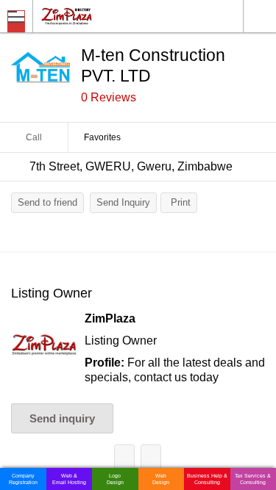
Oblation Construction (151, 457)
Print (181, 202)
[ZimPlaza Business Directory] (101, 16)
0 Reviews (108, 97)
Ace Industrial (124, 457)
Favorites (102, 137)
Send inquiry (62, 418)
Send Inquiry (123, 202)
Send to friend (47, 202)
